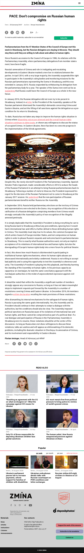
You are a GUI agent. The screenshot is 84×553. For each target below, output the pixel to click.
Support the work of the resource (69, 525)
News (2, 522)
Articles (3, 525)
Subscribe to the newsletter (69, 531)
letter (29, 102)
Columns (4, 530)
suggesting (10, 90)
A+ (31, 32)
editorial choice (72, 453)
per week (39, 453)
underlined (33, 197)
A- (37, 32)
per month (49, 453)
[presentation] (9, 461)
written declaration (21, 294)
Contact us (69, 537)
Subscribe (63, 38)
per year (60, 453)
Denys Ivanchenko (38, 25)
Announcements (6, 533)
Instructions (5, 528)
